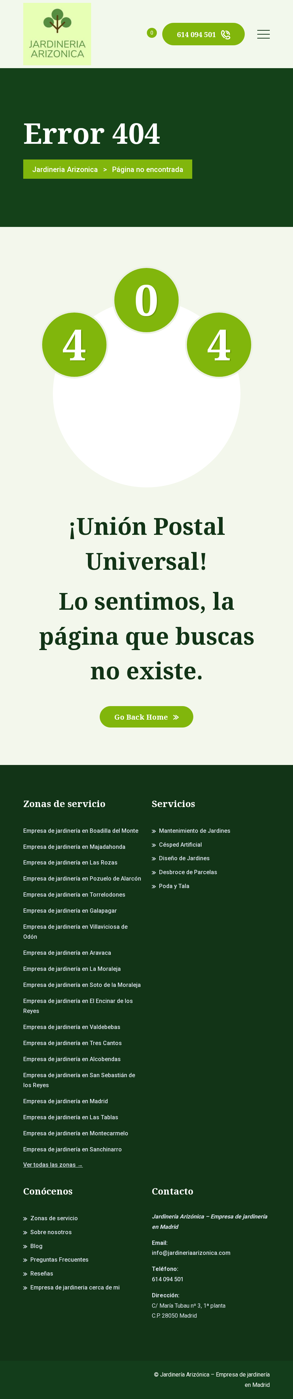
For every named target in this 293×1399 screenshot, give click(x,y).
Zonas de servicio (54, 1218)
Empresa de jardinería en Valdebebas (71, 1027)
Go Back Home (141, 717)
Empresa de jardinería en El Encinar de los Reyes (78, 1006)
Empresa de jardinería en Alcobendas (72, 1059)
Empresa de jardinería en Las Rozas (70, 862)
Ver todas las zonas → (53, 1164)
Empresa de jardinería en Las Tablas (70, 1117)
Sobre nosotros (51, 1232)
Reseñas (41, 1273)
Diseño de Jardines (184, 858)
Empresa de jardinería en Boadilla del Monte (80, 830)
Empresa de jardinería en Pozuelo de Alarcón (82, 878)
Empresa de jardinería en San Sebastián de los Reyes (79, 1080)
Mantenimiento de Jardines (194, 830)
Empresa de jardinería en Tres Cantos (72, 1043)
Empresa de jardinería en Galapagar (70, 910)
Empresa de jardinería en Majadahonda (74, 846)
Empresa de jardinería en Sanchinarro (72, 1149)
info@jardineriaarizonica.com (191, 1253)
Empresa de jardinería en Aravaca (67, 952)
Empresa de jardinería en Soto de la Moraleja (82, 985)
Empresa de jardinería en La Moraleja (72, 968)
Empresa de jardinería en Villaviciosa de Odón (75, 932)
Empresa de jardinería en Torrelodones (74, 894)
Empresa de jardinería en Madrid (65, 1101)
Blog (36, 1246)
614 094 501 (196, 34)
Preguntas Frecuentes (59, 1259)
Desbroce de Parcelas (188, 872)
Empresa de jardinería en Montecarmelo (75, 1133)
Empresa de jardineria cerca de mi (75, 1287)
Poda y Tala (174, 886)
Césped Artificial (180, 844)
